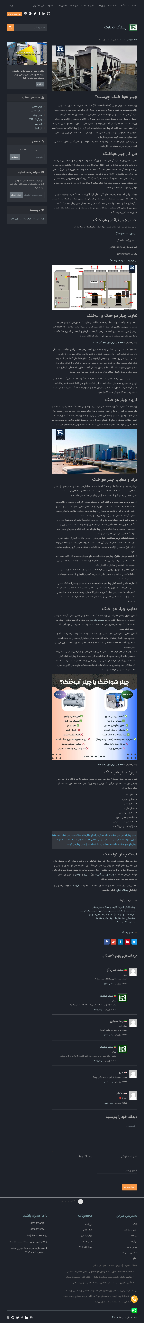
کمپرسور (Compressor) (126, 233)
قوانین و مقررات (129, 1253)
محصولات (112, 5)
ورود (11, 5)
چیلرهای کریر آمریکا (104, 874)
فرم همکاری (38, 5)
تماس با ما (62, 5)
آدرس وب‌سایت (130, 1170)
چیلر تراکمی (37, 111)
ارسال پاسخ (108, 983)
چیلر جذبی (37, 106)
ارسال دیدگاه (130, 1187)
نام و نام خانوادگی (129, 1156)
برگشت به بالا (69, 1201)
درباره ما (74, 5)
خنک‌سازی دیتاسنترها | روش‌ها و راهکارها (115, 918)
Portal (115, 1317)
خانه (134, 5)
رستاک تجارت (115, 27)
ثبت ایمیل (16, 195)
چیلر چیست (38, 218)
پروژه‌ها (101, 5)
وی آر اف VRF (35, 119)
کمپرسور (38, 124)
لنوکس (78, 874)
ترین (86, 874)
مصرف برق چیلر (97, 620)
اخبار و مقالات (87, 5)
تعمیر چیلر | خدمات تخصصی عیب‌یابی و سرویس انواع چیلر (107, 911)
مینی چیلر (37, 115)
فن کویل (38, 128)
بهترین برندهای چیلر (125, 922)
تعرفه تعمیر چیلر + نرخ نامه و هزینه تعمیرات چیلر (112, 914)
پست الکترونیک (85, 1156)
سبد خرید (13, 14)
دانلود (50, 5)
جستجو (14, 157)
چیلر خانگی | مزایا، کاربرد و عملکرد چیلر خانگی (113, 907)
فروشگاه (125, 5)
